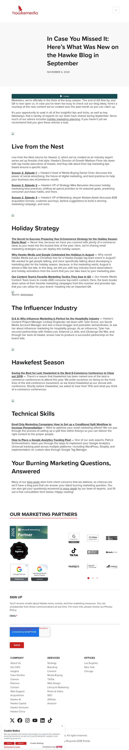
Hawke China (17, 711)
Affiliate (51, 699)
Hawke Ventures (19, 707)
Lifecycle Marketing (58, 687)
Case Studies (17, 675)
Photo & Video (55, 691)
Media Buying (54, 675)
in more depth (68, 489)
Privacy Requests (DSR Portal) (74, 741)
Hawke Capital (18, 703)
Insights (14, 671)
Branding (52, 667)
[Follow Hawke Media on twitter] (12, 720)
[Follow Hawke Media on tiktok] (50, 720)
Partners (14, 683)
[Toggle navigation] (116, 10)
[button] (88, 578)
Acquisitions (17, 695)
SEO (49, 695)
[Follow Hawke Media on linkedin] (42, 720)
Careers (14, 679)
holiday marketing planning (63, 119)
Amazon (51, 703)
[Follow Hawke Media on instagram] (27, 720)
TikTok (50, 679)
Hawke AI (15, 699)
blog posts (33, 482)
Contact (14, 687)
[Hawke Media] (25, 10)
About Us (15, 663)
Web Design (54, 683)
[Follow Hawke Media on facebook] (19, 720)
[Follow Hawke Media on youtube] (34, 720)
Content (51, 671)
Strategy (51, 663)
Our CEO (15, 667)
